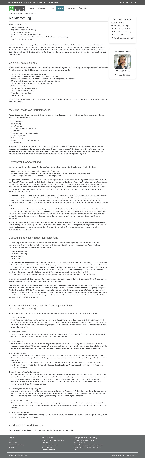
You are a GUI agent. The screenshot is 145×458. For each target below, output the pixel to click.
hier (72, 430)
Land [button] (132, 2)
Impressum (13, 442)
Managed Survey (80, 442)
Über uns (12, 438)
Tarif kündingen (46, 447)
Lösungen (41, 8)
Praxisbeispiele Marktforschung (22, 39)
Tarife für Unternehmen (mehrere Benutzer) (52, 441)
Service (60, 8)
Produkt (32, 8)
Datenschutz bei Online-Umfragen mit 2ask (87, 448)
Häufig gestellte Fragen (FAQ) (84, 440)
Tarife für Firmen (47, 438)
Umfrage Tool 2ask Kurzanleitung (85, 438)
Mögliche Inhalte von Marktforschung (23, 30)
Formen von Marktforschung (20, 32)
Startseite (12, 13)
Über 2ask (82, 8)
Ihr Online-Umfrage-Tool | (17, 2)
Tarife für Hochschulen (49, 445)
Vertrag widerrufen (48, 449)
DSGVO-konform (36, 2)
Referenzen (71, 8)
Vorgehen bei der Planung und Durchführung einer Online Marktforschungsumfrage (40, 37)
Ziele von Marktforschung (19, 27)
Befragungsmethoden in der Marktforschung (26, 34)
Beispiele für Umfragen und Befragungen (88, 445)
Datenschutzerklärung (16, 445)
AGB (10, 440)
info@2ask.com (124, 71)
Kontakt (125, 2)
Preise (51, 8)
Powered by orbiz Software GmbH (124, 455)
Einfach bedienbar (51, 2)
